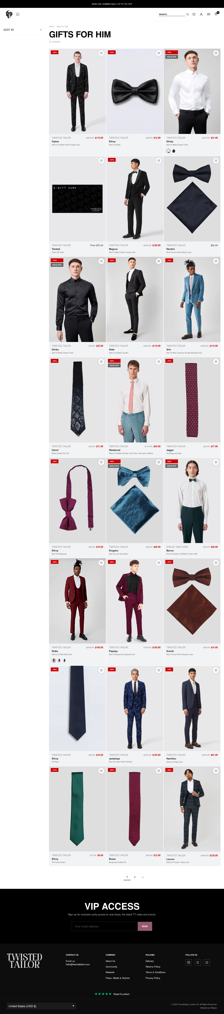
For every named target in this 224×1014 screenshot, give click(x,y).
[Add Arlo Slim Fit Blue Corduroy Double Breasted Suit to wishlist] (216, 261)
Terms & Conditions (156, 972)
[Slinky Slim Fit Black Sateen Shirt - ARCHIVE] (174, 151)
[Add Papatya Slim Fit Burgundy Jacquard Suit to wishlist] (159, 563)
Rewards (110, 972)
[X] (198, 962)
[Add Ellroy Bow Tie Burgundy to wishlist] (101, 462)
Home (51, 26)
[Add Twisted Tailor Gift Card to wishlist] (101, 160)
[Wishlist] (193, 14)
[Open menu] (17, 14)
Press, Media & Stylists (118, 978)
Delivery (150, 961)
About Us (110, 961)
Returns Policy (153, 966)
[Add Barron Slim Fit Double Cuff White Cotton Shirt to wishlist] (216, 462)
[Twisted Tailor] (9, 14)
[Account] (201, 14)
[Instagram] (189, 962)
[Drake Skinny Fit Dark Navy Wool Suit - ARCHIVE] (64, 660)
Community (111, 966)
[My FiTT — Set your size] (208, 14)
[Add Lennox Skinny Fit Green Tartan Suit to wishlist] (216, 771)
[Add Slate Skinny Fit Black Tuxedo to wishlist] (159, 261)
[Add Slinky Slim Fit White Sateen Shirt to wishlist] (216, 53)
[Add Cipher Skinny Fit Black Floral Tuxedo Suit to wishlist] (101, 53)
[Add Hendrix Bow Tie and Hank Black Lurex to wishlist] (216, 160)
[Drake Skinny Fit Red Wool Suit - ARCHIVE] (54, 660)
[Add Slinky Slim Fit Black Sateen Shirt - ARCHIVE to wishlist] (101, 261)
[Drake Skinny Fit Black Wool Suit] (59, 660)
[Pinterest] (207, 962)
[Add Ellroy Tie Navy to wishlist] (101, 670)
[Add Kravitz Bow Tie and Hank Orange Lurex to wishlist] (216, 563)
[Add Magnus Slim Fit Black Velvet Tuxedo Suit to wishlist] (159, 160)
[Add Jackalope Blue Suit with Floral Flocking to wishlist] (159, 670)
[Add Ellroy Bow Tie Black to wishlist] (159, 53)
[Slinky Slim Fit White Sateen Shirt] (168, 151)
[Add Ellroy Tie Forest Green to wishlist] (101, 771)
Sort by (9, 29)
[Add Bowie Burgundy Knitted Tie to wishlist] (159, 771)
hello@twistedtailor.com (78, 964)
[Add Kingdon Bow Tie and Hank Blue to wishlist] (159, 462)
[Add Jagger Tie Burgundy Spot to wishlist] (216, 362)
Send (145, 926)
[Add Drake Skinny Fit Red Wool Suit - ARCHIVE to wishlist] (101, 563)
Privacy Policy (153, 978)
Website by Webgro (208, 1007)
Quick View (96, 130)
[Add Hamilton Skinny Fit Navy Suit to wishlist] (216, 670)
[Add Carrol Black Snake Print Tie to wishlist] (101, 362)
